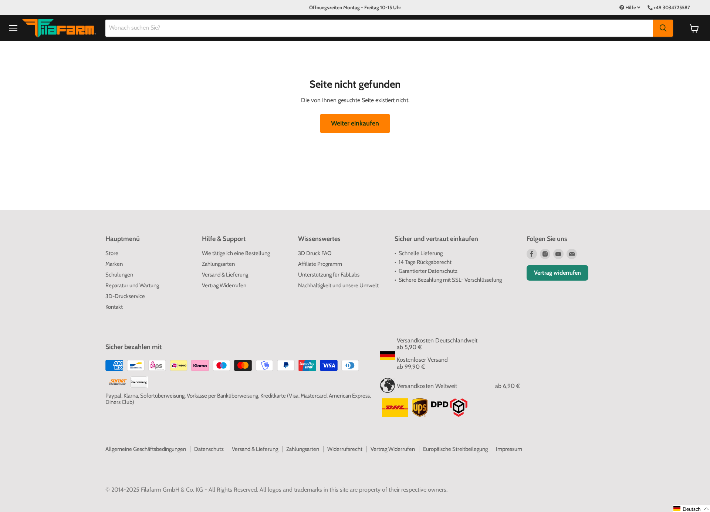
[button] (691, 508)
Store (111, 253)
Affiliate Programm (320, 264)
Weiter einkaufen (355, 123)
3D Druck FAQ (315, 253)
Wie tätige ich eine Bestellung (236, 253)
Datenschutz (209, 449)
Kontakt (114, 307)
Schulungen (119, 274)
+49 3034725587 (671, 7)
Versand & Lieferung (225, 274)
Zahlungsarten (218, 264)
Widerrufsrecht (344, 449)
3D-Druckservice (125, 296)
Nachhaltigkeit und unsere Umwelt (338, 285)
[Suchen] (663, 28)
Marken (114, 264)
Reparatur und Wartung (132, 285)
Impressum (509, 449)
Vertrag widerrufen (557, 272)
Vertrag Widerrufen (224, 285)
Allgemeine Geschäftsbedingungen (145, 449)
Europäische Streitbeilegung (455, 449)
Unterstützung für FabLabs (328, 274)
